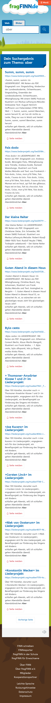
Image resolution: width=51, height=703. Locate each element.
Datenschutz (25, 692)
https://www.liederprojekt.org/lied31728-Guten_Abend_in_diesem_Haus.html (25, 271)
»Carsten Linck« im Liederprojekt (18, 476)
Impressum (26, 696)
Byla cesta (12, 328)
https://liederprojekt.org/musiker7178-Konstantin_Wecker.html (25, 577)
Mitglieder (25, 673)
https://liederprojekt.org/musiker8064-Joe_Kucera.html (25, 434)
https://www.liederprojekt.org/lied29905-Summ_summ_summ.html (25, 76)
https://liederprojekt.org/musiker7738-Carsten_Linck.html (25, 482)
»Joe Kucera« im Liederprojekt (16, 429)
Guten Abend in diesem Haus (25, 268)
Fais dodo (12, 148)
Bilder (19, 23)
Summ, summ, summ (19, 72)
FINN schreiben (25, 646)
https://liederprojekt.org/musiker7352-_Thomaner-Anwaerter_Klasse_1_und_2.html (25, 386)
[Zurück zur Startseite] (25, 10)
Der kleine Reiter (16, 217)
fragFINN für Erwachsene (25, 658)
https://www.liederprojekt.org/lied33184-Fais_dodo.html (25, 151)
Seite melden (15, 138)
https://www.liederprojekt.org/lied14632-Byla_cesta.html (25, 332)
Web (7, 23)
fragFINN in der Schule (25, 654)
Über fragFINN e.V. (25, 669)
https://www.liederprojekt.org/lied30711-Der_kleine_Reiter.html (25, 221)
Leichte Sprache (25, 684)
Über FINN (25, 665)
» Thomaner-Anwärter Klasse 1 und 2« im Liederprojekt (21, 379)
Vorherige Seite (25, 619)
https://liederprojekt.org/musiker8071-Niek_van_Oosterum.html (25, 529)
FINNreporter (25, 650)
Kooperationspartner (25, 677)
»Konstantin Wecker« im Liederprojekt (22, 572)
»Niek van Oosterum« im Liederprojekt (22, 524)
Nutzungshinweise (25, 688)
